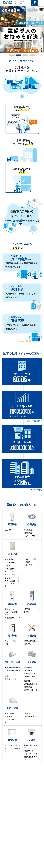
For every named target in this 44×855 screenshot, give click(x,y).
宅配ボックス (30, 751)
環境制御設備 (30, 674)
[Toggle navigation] (40, 3)
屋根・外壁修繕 (11, 667)
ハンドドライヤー (10, 721)
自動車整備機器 (30, 641)
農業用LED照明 (30, 690)
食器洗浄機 (9, 569)
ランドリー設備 (30, 754)
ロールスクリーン (11, 671)
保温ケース (9, 609)
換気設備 (28, 533)
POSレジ (28, 612)
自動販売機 (9, 618)
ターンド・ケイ (11, 745)
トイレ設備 (9, 713)
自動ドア (8, 676)
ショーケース (10, 563)
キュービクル (10, 641)
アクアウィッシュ (11, 749)
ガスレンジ (9, 572)
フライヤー (9, 578)
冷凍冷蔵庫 (9, 559)
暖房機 (27, 681)
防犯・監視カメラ (30, 746)
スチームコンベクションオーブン (10, 583)
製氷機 (7, 566)
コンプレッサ (30, 644)
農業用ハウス (30, 667)
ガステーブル (10, 575)
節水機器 (29, 713)
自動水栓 (8, 717)
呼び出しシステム (30, 758)
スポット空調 (30, 536)
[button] (1, 29)
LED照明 (8, 530)
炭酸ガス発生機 (30, 684)
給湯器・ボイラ (30, 718)
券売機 (27, 609)
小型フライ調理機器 (30, 560)
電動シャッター (11, 679)
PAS (6, 644)
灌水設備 (28, 670)
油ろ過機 (28, 565)
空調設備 (28, 530)
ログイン (34, 4)
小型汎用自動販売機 (11, 613)
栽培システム (30, 677)
